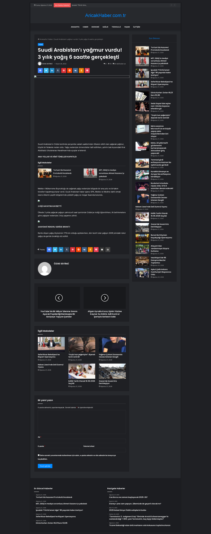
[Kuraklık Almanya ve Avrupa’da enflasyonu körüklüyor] (142, 174)
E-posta (41, 446)
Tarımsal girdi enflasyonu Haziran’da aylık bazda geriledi (161, 162)
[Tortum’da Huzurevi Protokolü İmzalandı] (44, 173)
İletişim (136, 27)
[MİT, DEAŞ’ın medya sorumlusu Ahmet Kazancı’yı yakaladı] (90, 173)
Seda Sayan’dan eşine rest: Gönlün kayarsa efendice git (161, 106)
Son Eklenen (154, 38)
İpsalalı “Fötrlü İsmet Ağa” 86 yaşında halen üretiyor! (91, 5)
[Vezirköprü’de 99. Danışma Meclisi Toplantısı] (142, 261)
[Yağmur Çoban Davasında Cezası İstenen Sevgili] (112, 344)
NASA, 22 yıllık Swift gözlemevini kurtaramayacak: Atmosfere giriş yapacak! (159, 148)
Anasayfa (75, 27)
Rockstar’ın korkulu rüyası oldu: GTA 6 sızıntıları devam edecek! (162, 186)
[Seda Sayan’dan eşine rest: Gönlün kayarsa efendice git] (142, 106)
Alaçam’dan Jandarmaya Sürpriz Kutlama (160, 248)
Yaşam (127, 27)
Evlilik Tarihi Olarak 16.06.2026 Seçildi (81, 382)
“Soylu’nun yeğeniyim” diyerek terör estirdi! (81, 355)
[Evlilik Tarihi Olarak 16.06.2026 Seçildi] (81, 371)
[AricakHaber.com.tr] (105, 15)
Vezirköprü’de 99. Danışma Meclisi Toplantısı (158, 260)
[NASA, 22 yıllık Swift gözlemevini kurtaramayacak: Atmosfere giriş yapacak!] (142, 146)
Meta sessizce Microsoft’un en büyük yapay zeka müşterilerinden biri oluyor (161, 131)
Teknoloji (116, 27)
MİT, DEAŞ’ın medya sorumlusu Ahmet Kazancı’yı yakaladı (111, 173)
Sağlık (105, 27)
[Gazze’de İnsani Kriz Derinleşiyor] (112, 371)
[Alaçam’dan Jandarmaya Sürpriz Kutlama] (142, 249)
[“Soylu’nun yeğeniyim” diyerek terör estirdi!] (81, 344)
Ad (39, 437)
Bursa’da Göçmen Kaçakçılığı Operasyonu (161, 236)
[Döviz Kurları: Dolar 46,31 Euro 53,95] (142, 96)
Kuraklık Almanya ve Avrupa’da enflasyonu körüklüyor (161, 174)
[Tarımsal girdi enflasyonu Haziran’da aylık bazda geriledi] (142, 163)
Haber (85, 27)
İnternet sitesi (89, 446)
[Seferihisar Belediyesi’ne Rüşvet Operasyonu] (51, 344)
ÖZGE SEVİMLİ (47, 64)
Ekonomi (95, 27)
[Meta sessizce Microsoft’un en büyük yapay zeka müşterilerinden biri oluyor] (142, 129)
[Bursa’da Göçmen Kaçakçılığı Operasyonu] (142, 238)
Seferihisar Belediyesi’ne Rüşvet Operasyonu (49, 355)
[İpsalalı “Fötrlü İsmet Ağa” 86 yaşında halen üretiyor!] (142, 73)
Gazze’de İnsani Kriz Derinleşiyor (108, 382)
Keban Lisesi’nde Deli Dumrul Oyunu (50, 365)
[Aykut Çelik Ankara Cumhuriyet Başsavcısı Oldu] (142, 272)
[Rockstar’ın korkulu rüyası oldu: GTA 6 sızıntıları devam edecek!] (142, 186)
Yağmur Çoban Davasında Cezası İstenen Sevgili (110, 355)
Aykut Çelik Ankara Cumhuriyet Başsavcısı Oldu (161, 272)
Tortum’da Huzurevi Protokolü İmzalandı (160, 48)
